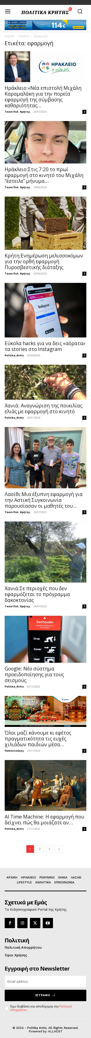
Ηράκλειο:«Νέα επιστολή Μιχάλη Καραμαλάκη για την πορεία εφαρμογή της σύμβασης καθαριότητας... (43, 97)
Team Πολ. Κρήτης (17, 111)
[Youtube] (48, 923)
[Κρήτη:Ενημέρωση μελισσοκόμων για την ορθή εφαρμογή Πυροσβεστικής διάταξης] (45, 223)
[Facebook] (10, 923)
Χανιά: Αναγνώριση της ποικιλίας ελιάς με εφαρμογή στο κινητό (43, 408)
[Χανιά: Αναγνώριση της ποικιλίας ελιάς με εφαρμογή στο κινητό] (45, 382)
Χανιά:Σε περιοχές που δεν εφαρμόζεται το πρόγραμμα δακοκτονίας (37, 594)
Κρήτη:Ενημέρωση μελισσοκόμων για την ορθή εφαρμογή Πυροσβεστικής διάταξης (44, 261)
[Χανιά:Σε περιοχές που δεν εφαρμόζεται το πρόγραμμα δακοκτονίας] (45, 552)
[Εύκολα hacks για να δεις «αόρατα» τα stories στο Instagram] (45, 310)
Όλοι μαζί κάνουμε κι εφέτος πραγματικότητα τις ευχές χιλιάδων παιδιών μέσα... (38, 738)
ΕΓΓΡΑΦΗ (42, 995)
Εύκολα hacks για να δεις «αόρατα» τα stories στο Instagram (45, 346)
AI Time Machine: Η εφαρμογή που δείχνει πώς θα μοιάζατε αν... (44, 819)
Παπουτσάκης (14, 750)
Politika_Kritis (14, 355)
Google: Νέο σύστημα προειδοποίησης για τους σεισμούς (34, 674)
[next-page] (59, 849)
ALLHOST (55, 1031)
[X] (35, 923)
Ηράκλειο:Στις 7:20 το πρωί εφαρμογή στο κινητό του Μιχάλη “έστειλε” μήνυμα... (44, 175)
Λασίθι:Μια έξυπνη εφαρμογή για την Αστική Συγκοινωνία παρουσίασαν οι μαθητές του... (44, 500)
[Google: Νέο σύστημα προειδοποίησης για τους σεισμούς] (45, 639)
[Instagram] (22, 923)
